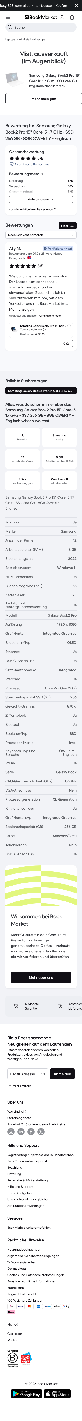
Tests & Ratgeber (19, 1193)
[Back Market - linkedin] (21, 1131)
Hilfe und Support (20, 1187)
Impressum (15, 1288)
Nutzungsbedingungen (24, 1249)
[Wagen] (72, 17)
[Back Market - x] (41, 1131)
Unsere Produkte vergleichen (28, 1199)
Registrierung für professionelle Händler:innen (40, 1155)
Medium (13, 1340)
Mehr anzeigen (21, 309)
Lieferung (14, 1174)
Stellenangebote (19, 1118)
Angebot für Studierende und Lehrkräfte (36, 1124)
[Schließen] (76, 5)
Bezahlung (14, 1167)
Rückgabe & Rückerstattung (27, 1180)
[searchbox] (45, 27)
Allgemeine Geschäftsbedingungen (33, 1256)
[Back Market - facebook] (31, 1131)
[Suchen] (10, 27)
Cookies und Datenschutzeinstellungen (35, 1275)
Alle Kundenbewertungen (25, 1206)
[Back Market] (41, 17)
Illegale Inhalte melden (23, 1294)
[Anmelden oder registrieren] (62, 17)
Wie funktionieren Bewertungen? (35, 209)
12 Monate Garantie (21, 1262)
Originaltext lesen (50, 315)
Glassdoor (14, 1334)
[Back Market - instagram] (11, 1131)
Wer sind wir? (16, 1111)
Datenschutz (16, 1268)
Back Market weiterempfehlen (29, 1228)
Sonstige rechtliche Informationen (31, 1281)
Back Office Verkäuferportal (27, 1161)
